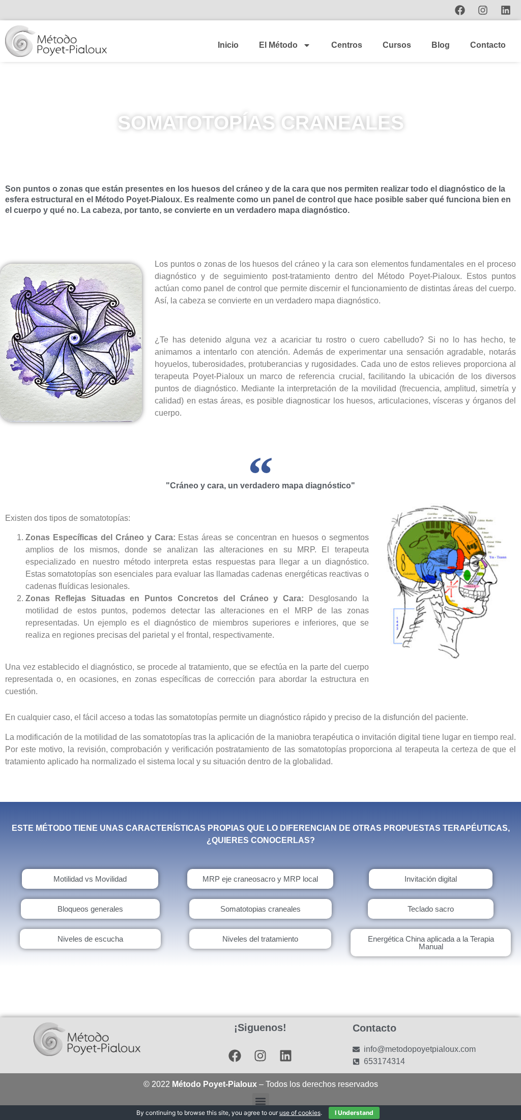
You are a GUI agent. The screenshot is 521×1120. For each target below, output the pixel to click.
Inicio (228, 45)
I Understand (354, 1112)
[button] (260, 1101)
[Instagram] (483, 10)
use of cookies (300, 1112)
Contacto (488, 45)
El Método (278, 45)
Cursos (397, 45)
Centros (346, 45)
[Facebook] (460, 10)
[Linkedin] (506, 10)
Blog (440, 45)
